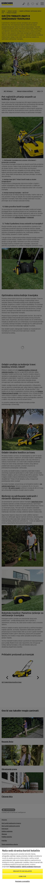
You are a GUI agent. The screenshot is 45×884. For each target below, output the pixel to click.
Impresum (37, 867)
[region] (22, 865)
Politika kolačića (15, 867)
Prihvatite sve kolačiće (22, 871)
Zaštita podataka (27, 867)
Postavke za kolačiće (22, 881)
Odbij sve (22, 876)
